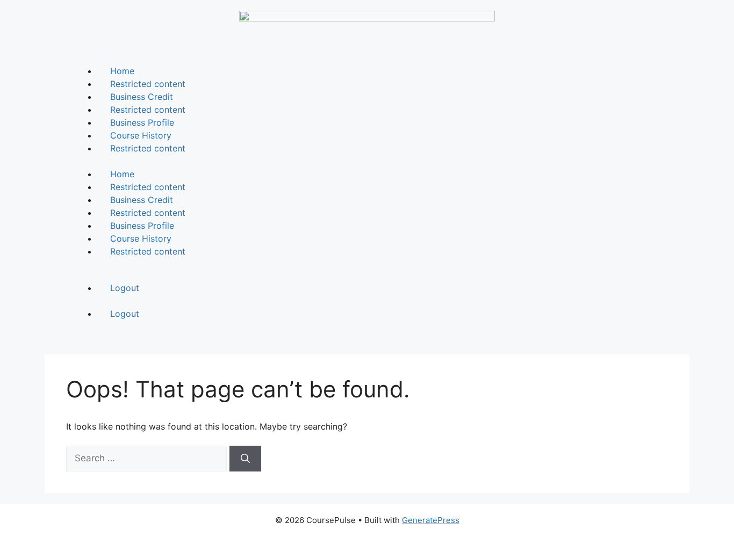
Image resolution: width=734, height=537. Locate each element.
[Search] (245, 458)
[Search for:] (147, 458)
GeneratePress (430, 520)
